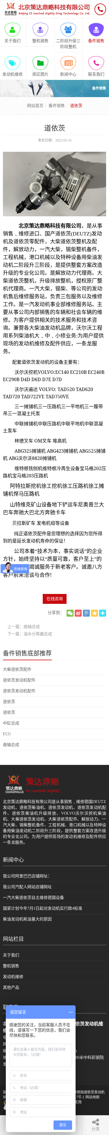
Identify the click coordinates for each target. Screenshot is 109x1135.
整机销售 (11, 966)
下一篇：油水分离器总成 (29, 634)
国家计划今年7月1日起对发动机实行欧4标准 (42, 908)
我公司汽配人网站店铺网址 (27, 887)
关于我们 (11, 955)
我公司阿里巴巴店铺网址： (27, 876)
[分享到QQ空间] (94, 613)
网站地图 (92, 1097)
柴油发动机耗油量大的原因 (27, 919)
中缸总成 (11, 723)
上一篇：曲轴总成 (23, 626)
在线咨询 (55, 599)
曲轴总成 (11, 745)
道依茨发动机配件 (19, 680)
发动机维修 (13, 977)
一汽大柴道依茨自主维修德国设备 (33, 897)
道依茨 (9, 701)
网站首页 (35, 105)
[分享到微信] (70, 613)
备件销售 (57, 105)
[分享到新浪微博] (78, 613)
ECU (7, 734)
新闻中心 (13, 860)
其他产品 (11, 987)
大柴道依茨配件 (17, 669)
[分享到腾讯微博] (86, 613)
